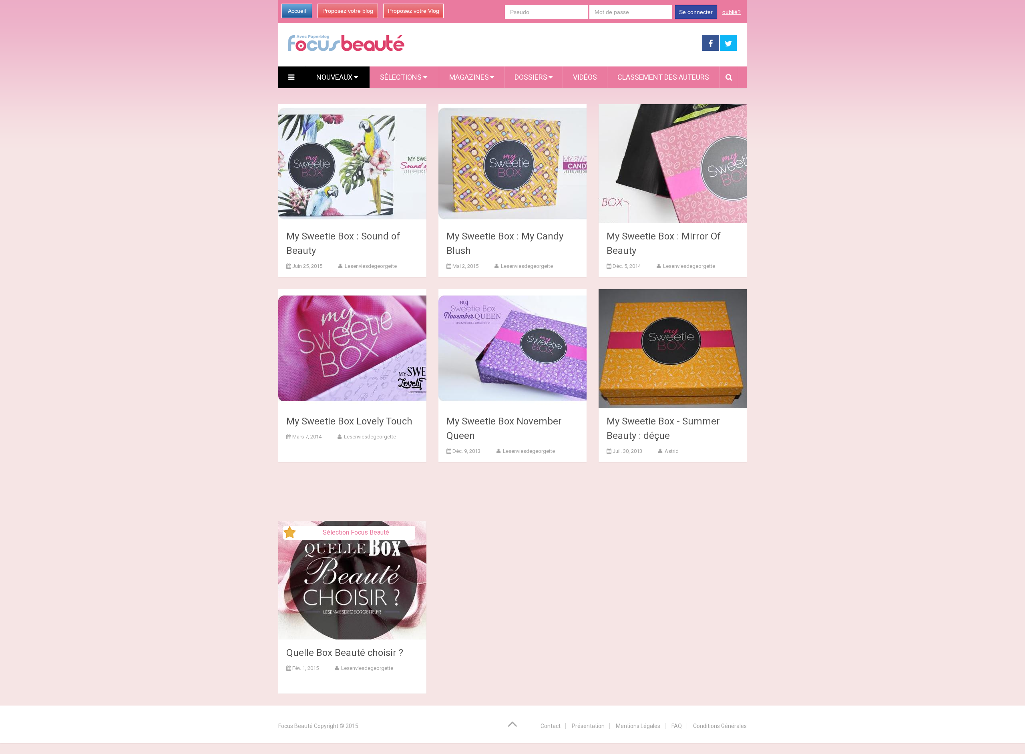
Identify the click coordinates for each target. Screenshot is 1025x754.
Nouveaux (335, 77)
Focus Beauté (295, 726)
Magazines (469, 77)
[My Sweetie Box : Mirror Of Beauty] (673, 163)
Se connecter (696, 12)
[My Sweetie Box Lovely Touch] (352, 348)
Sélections (401, 77)
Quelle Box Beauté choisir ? (344, 652)
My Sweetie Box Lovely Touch (349, 421)
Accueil (297, 11)
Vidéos (585, 77)
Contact (551, 726)
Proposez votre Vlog (413, 11)
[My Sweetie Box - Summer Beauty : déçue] (673, 348)
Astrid (671, 451)
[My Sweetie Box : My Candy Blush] (512, 163)
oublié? (731, 12)
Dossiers (531, 77)
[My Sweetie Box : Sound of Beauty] (352, 163)
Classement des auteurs (663, 77)
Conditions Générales (720, 726)
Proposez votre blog (347, 11)
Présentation (588, 726)
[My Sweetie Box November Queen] (512, 348)
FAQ (676, 726)
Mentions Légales (638, 726)
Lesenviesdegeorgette (370, 266)
